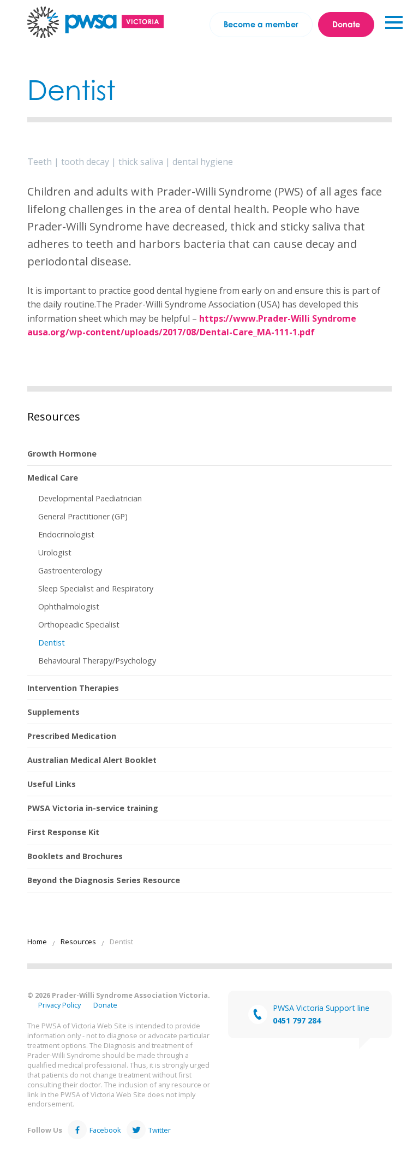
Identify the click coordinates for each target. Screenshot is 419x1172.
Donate (346, 24)
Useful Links (51, 784)
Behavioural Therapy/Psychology (97, 660)
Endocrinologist (66, 534)
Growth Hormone (62, 453)
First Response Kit (63, 832)
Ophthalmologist (68, 606)
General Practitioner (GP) (83, 516)
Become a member (261, 24)
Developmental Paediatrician (90, 498)
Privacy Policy (59, 1005)
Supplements (53, 712)
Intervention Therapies (73, 688)
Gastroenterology (70, 570)
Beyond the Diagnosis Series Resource (103, 880)
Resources (53, 416)
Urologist (54, 552)
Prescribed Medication (71, 736)
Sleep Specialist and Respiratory (95, 588)
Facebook (105, 1130)
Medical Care (52, 477)
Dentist (51, 642)
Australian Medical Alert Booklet (92, 760)
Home (37, 941)
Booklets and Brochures (75, 856)
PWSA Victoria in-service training (92, 808)
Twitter (159, 1130)
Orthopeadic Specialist (78, 624)
